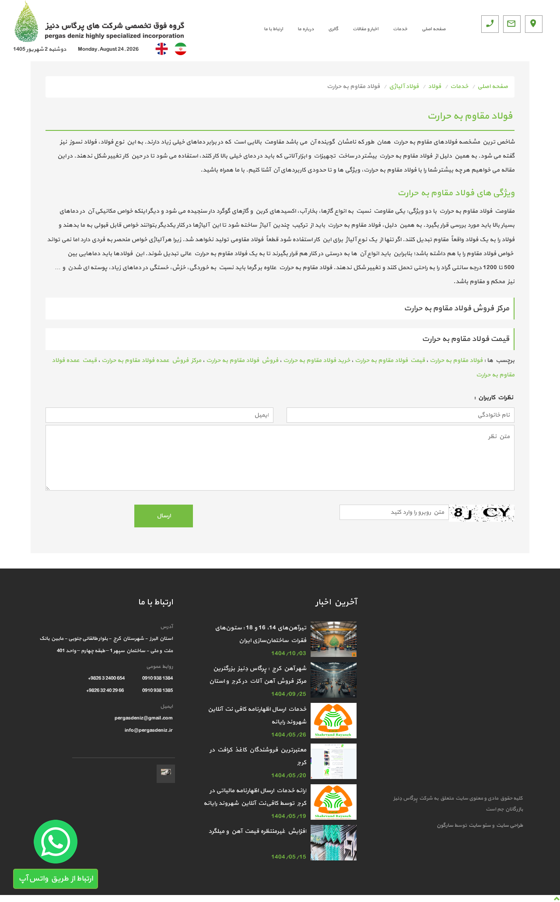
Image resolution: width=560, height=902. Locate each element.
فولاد (434, 86)
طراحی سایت (508, 825)
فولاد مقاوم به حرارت (456, 360)
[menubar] (347, 29)
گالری (333, 29)
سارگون (445, 825)
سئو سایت (479, 825)
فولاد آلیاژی (404, 86)
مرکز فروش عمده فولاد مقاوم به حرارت (151, 360)
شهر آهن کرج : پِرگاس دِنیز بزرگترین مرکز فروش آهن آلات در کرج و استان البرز (257, 681)
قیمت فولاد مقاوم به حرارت (390, 360)
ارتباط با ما (273, 29)
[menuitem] (426, 29)
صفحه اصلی (433, 29)
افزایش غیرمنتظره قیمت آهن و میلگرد (257, 831)
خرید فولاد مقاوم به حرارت (316, 360)
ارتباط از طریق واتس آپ (55, 878)
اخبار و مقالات (365, 29)
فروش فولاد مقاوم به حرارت (242, 360)
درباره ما (306, 29)
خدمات (400, 29)
